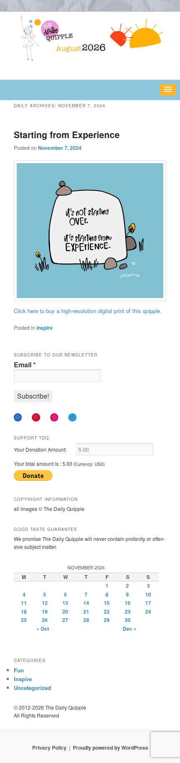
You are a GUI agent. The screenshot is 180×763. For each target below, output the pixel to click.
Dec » (129, 628)
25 (24, 620)
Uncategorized (32, 688)
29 (107, 620)
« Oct (42, 628)
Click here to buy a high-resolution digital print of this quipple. (88, 311)
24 (148, 611)
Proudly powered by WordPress (110, 747)
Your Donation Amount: (40, 449)
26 (45, 620)
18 (24, 611)
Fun (19, 670)
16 (128, 602)
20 (65, 611)
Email (25, 364)
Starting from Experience (67, 134)
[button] (168, 90)
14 (86, 602)
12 (45, 602)
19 (45, 611)
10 (148, 594)
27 (65, 620)
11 (24, 602)
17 (148, 602)
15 (107, 602)
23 (128, 611)
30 (128, 620)
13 (65, 602)
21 (86, 611)
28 (86, 620)
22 (107, 611)
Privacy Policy (49, 747)
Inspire (44, 327)
